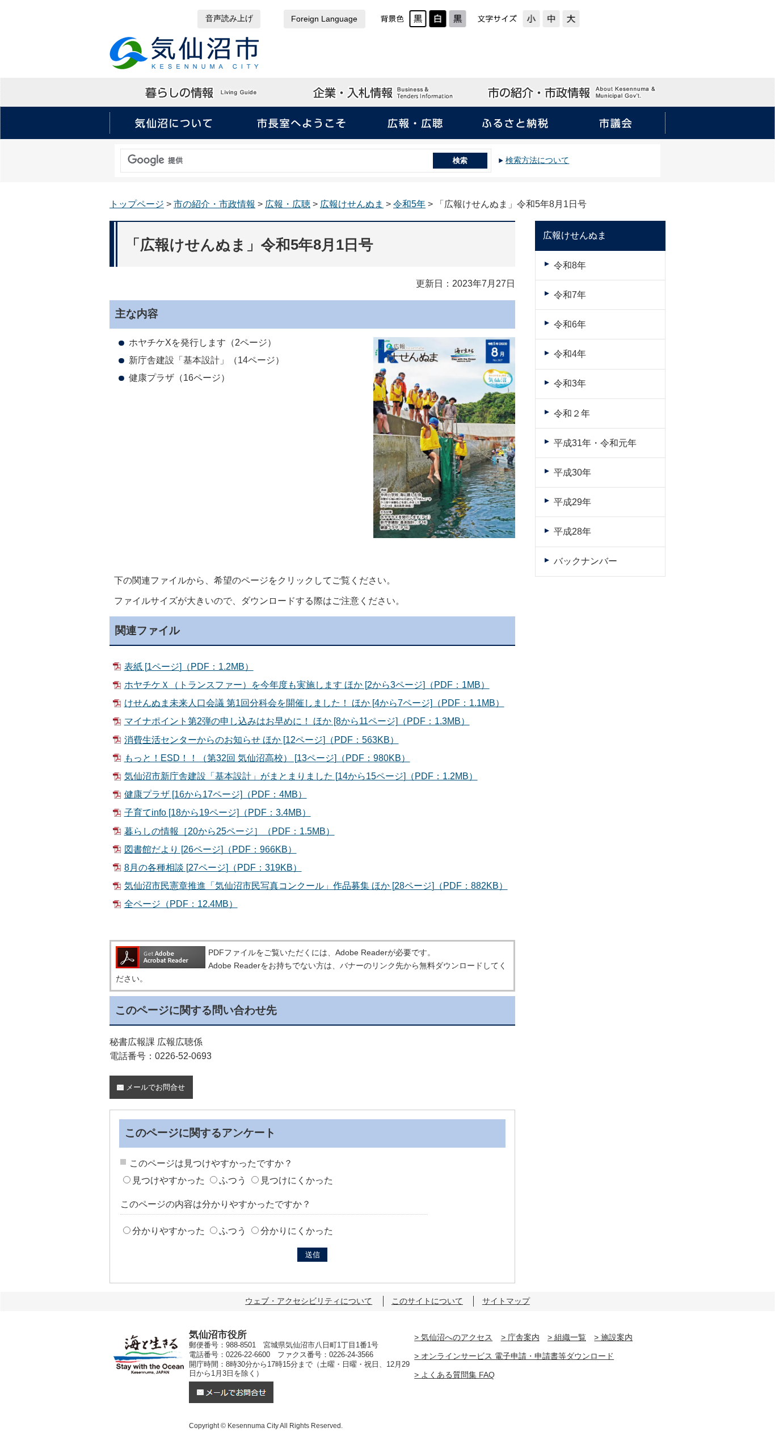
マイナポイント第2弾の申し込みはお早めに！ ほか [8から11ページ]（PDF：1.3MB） (296, 721)
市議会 (615, 123)
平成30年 (572, 472)
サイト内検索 (117, 156)
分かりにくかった (296, 1231)
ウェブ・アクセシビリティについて (308, 1300)
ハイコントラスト (437, 18)
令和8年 (570, 265)
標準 (551, 18)
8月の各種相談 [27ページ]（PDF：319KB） (212, 867)
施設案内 (617, 1337)
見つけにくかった (296, 1180)
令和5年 (409, 204)
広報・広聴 (415, 123)
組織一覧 (570, 1337)
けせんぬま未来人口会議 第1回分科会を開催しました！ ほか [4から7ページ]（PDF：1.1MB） (314, 703)
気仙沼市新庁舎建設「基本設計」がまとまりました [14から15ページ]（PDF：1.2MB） (300, 776)
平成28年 (572, 531)
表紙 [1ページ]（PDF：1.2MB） (188, 666)
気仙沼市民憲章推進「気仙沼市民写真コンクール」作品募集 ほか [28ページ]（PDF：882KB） (315, 886)
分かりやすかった (168, 1231)
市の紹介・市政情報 (572, 92)
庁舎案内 (524, 1337)
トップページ (136, 204)
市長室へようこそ (301, 123)
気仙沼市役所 (184, 53)
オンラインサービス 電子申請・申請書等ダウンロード (517, 1356)
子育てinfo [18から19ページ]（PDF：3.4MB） (217, 812)
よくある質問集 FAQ (458, 1374)
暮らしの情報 (202, 92)
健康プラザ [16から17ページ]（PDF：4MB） (215, 794)
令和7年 (570, 295)
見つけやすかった (168, 1180)
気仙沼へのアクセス (456, 1337)
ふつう (232, 1180)
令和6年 (570, 324)
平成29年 (572, 502)
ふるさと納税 (515, 123)
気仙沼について (173, 123)
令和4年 (570, 354)
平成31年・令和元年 (595, 443)
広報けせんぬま (352, 204)
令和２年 (572, 413)
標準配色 (417, 18)
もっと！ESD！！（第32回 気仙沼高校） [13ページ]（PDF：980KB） (267, 758)
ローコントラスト (457, 18)
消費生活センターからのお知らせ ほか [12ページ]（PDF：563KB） (261, 740)
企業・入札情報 (387, 92)
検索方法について (537, 160)
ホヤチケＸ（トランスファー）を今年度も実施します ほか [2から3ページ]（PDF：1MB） (306, 685)
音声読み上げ (229, 18)
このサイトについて (427, 1300)
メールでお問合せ (155, 1087)
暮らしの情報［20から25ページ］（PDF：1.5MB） (229, 831)
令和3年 (570, 383)
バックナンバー (585, 561)
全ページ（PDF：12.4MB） (180, 904)
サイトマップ (506, 1300)
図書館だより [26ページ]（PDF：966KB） (210, 849)
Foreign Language (324, 19)
